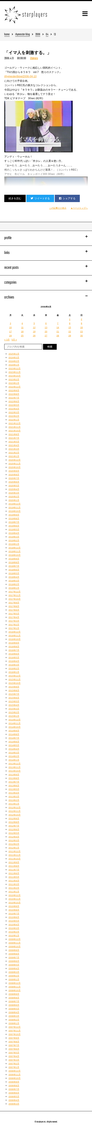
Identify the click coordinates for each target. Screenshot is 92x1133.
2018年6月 (14, 570)
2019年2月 (14, 540)
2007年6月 (14, 1049)
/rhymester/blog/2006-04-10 (20, 76)
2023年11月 (15, 372)
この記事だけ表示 (57, 208)
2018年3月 (14, 581)
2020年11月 (15, 463)
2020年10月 (15, 467)
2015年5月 (14, 701)
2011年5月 (14, 877)
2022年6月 (14, 401)
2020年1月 (14, 500)
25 (22, 335)
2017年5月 (14, 613)
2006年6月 (14, 1093)
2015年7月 (14, 694)
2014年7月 (14, 738)
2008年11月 (15, 987)
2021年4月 (14, 445)
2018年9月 (14, 559)
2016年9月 (14, 643)
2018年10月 (15, 555)
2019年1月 (14, 544)
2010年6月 (14, 917)
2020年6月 (14, 482)
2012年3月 (14, 840)
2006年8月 (14, 1085)
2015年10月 (15, 683)
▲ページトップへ (79, 208)
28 (57, 335)
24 (10, 335)
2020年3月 (14, 493)
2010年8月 (14, 910)
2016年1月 (14, 672)
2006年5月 (14, 1096)
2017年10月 (15, 599)
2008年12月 (15, 983)
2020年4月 (14, 489)
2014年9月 (14, 731)
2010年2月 (14, 932)
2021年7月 (14, 438)
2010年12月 (15, 895)
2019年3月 (14, 537)
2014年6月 (14, 741)
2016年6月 (14, 654)
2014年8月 (14, 734)
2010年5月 (14, 921)
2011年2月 (14, 888)
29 (69, 335)
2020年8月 (14, 474)
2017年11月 (15, 595)
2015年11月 (15, 679)
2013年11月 (15, 767)
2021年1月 (14, 456)
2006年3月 (14, 1104)
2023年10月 (15, 376)
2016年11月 (15, 635)
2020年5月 (14, 485)
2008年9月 (14, 994)
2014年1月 (14, 760)
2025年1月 (14, 354)
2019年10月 (15, 511)
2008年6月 (14, 1005)
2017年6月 (14, 610)
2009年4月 (14, 968)
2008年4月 (14, 1012)
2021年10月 (15, 431)
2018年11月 (15, 551)
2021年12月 (15, 423)
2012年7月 (14, 826)
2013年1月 (14, 804)
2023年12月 (15, 368)
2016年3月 (14, 665)
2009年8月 (14, 954)
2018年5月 (14, 573)
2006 (37, 35)
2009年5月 (14, 965)
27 (46, 335)
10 (10, 327)
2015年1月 (14, 716)
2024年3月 (14, 357)
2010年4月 (14, 924)
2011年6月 (14, 873)
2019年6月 (14, 526)
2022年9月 (14, 390)
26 (34, 335)
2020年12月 (15, 460)
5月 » (14, 340)
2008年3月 (14, 1016)
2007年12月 (15, 1027)
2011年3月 (14, 884)
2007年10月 (15, 1034)
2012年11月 (15, 811)
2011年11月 (15, 855)
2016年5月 (14, 657)
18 (22, 331)
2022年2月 (14, 416)
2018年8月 (14, 562)
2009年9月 (14, 950)
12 (34, 327)
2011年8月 (14, 866)
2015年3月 (14, 709)
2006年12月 (15, 1071)
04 (47, 35)
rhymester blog (22, 35)
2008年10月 (15, 990)
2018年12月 (15, 548)
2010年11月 (15, 899)
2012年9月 (14, 818)
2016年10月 (15, 639)
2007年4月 (14, 1056)
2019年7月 (14, 522)
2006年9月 (14, 1082)
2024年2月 (14, 361)
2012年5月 (14, 833)
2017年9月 (14, 602)
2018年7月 (14, 566)
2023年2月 (14, 379)
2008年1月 (14, 1023)
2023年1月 (14, 383)
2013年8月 (14, 778)
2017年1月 (14, 628)
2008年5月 (14, 1009)
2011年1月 (14, 891)
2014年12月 (15, 720)
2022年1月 (14, 420)
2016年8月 (14, 646)
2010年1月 (14, 935)
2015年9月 (14, 687)
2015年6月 (14, 698)
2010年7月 (14, 913)
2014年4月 (14, 749)
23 (81, 331)
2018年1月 (14, 588)
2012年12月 (15, 807)
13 (46, 327)
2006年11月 (15, 1074)
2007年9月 (14, 1038)
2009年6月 (14, 961)
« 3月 (7, 340)
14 (57, 327)
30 (81, 335)
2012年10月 (15, 815)
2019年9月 (14, 515)
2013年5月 (14, 789)
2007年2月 (14, 1063)
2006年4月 (14, 1100)
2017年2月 (14, 624)
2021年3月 (14, 449)
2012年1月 (14, 848)
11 (22, 327)
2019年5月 (14, 529)
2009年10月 (15, 946)
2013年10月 (15, 771)
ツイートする (42, 198)
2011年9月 (14, 862)
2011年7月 (14, 870)
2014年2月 (14, 756)
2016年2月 (14, 668)
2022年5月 (14, 405)
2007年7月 (14, 1045)
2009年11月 (15, 943)
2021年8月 (14, 434)
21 (57, 331)
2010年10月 (15, 902)
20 (46, 331)
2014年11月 (15, 723)
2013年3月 (14, 796)
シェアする (69, 198)
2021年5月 (14, 442)
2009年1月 (14, 979)
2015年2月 (14, 712)
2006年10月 (15, 1078)
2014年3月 (14, 752)
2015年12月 (15, 676)
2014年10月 (15, 727)
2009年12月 (15, 939)
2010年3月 (14, 928)
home (7, 35)
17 (10, 331)
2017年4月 (14, 617)
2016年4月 (14, 661)
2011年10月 (15, 859)
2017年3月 (14, 621)
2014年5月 (14, 745)
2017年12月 (15, 591)
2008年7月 (14, 1001)
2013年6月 (14, 785)
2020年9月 (14, 471)
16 (81, 327)
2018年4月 (14, 577)
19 (34, 331)
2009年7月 (14, 957)
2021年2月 (14, 452)
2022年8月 (14, 394)
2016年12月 (15, 632)
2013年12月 (15, 763)
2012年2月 (14, 844)
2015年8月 (14, 690)
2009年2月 (14, 976)
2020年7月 (14, 478)
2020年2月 (14, 496)
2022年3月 (14, 412)
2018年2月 (14, 584)
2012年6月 (14, 829)
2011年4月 (14, 881)
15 (69, 327)
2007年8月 (14, 1041)
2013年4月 (14, 793)
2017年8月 (14, 606)
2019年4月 (14, 533)
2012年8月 (14, 822)
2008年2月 (14, 1020)
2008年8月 (14, 998)
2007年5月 (14, 1052)
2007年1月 (14, 1067)
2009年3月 (14, 972)
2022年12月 (15, 387)
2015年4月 (14, 705)
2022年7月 (14, 398)
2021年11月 (15, 427)
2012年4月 (14, 837)
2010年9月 (14, 906)
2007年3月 (14, 1060)
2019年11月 (15, 507)
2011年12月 (15, 851)
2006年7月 (14, 1089)
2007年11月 (15, 1030)
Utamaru (34, 58)
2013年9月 (14, 774)
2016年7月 (14, 650)
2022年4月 (14, 409)
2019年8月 (14, 518)
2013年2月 (14, 800)
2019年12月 (15, 504)
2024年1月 (14, 365)
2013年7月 (14, 782)
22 (69, 331)
